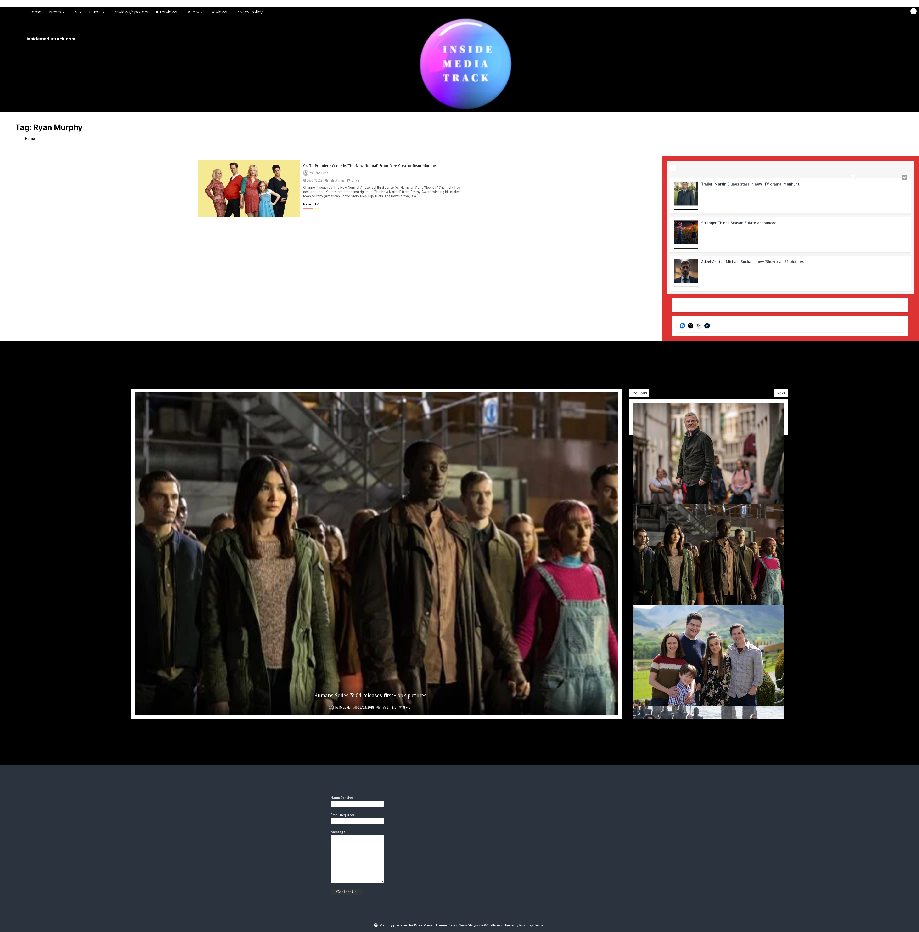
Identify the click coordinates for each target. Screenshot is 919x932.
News (55, 12)
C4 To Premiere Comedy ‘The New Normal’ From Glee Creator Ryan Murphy (369, 165)
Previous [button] (639, 393)
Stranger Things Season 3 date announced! (739, 184)
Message (338, 832)
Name (343, 797)
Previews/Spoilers (130, 12)
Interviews (166, 12)
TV (75, 12)
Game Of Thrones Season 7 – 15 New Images (370, 695)
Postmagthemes (532, 925)
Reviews (218, 12)
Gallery (192, 12)
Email (342, 815)
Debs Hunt (321, 173)
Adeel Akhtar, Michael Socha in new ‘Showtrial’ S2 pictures (752, 222)
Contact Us (346, 891)
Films (95, 12)
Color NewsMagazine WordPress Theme (481, 925)
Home (35, 12)
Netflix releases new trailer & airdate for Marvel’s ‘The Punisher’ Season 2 (767, 261)
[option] (790, 197)
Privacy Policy (249, 12)
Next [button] (781, 393)
